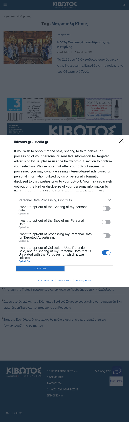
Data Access (64, 280)
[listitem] (64, 200)
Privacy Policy (83, 280)
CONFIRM (40, 268)
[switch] (106, 208)
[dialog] (64, 211)
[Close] (122, 142)
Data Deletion (45, 280)
